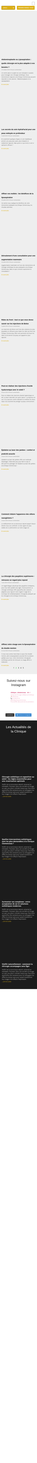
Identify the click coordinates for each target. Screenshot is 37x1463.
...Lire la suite (6, 796)
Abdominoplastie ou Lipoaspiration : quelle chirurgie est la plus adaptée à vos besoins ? (18, 63)
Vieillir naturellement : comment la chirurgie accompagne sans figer (17, 965)
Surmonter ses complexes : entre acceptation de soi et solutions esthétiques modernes (16, 904)
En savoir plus (5, 84)
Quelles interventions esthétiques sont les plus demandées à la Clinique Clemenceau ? (18, 841)
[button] (33, 3)
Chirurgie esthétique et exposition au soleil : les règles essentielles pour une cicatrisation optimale (18, 779)
